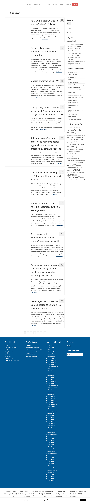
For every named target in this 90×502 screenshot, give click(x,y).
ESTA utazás (75, 145)
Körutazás (70, 153)
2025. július (50, 371)
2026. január (50, 358)
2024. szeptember (52, 385)
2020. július (50, 472)
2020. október (51, 468)
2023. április (50, 419)
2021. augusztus (52, 453)
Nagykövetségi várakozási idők (73, 158)
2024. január (50, 400)
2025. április (50, 377)
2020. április (50, 478)
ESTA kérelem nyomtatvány (76, 85)
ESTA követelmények (74, 87)
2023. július (50, 413)
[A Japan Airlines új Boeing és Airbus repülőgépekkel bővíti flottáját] (17, 181)
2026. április (50, 352)
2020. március (51, 480)
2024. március (51, 396)
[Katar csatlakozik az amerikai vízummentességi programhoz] (17, 56)
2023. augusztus (52, 411)
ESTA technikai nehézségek (76, 95)
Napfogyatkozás (71, 160)
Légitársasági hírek (72, 156)
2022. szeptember (52, 432)
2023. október (51, 406)
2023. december (52, 402)
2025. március (51, 379)
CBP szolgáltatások (73, 75)
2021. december (52, 447)
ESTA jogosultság (73, 82)
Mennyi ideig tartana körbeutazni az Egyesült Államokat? (74, 57)
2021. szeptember (52, 451)
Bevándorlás (73, 135)
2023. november (52, 404)
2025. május (50, 375)
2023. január (50, 425)
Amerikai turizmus (73, 72)
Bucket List (78, 135)
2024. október (51, 383)
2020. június (50, 474)
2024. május (50, 394)
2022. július (50, 436)
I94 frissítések (78, 151)
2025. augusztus (52, 369)
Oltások (79, 165)
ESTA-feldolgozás (73, 102)
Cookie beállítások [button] (75, 500)
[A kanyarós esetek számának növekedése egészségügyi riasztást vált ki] (17, 242)
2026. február (51, 356)
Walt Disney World (71, 182)
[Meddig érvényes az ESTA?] (17, 89)
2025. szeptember (52, 366)
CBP (83, 135)
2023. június (50, 415)
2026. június (50, 347)
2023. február (51, 423)
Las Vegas (76, 153)
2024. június (50, 392)
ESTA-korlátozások (73, 105)
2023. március (51, 421)
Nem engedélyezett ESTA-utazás (75, 111)
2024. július (50, 390)
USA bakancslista (76, 172)
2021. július (50, 455)
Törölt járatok (69, 172)
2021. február (51, 466)
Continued (45, 39)
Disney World (74, 137)
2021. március (51, 463)
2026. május (50, 350)
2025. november (52, 362)
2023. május (50, 417)
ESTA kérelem (9, 358)
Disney (68, 137)
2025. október (51, 364)
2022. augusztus (52, 434)
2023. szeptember (52, 409)
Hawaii (80, 149)
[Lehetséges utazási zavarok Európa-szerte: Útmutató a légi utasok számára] (17, 310)
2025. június (50, 373)
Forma (75, 4)
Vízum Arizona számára (74, 53)
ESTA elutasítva (76, 139)
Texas (79, 167)
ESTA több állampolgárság (75, 97)
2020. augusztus (52, 470)
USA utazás (74, 177)
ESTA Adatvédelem (73, 77)
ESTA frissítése (72, 80)
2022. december (52, 428)
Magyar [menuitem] (60, 494)
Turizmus (78, 170)
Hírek (69, 107)
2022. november (52, 430)
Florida (69, 149)
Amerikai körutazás (72, 127)
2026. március (51, 354)
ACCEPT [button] (83, 500)
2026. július (50, 345)
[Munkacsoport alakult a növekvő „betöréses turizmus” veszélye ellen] (17, 212)
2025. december (52, 360)
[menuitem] (29, 7)
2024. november (52, 381)
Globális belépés (74, 149)
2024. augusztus (52, 388)
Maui (78, 156)
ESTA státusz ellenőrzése (12, 360)
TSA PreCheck (72, 114)
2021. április (50, 461)
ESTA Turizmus (72, 100)
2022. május (50, 440)
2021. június (50, 457)
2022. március (51, 444)
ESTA (79, 137)
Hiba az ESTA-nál (71, 151)
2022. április (50, 442)
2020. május (50, 476)
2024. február (51, 398)
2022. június (50, 438)
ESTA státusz (72, 92)
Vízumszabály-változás (74, 119)
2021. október (51, 449)
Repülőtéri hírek (72, 167)
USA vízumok (72, 116)
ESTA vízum (80, 147)
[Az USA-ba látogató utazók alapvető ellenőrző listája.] (17, 29)
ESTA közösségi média (74, 90)
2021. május (50, 459)
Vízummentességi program (78, 179)
